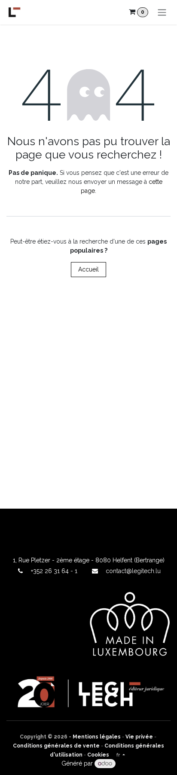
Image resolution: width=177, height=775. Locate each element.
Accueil (88, 269)
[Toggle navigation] (162, 12)
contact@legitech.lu (133, 571)
